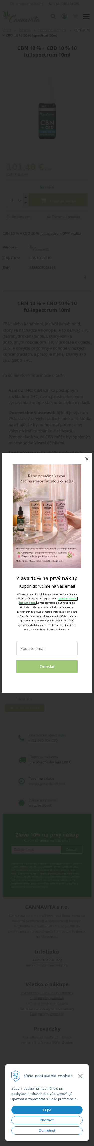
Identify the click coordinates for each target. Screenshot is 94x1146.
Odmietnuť (47, 1130)
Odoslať (47, 666)
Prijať (47, 1110)
